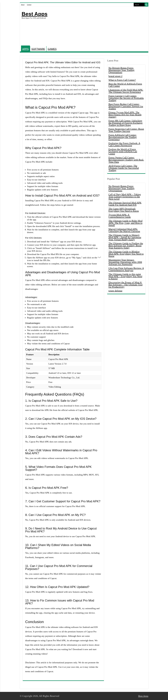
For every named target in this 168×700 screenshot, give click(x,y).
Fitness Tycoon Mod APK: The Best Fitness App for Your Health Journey (124, 114)
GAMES (52, 49)
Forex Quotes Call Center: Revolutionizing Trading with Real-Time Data (126, 159)
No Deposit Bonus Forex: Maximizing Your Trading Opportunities (121, 70)
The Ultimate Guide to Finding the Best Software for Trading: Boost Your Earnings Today (125, 245)
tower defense (115, 290)
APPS (25, 49)
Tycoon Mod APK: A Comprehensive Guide (119, 215)
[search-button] (146, 5)
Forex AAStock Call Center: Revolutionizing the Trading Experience (122, 137)
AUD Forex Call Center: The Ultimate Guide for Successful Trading (123, 168)
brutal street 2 (115, 76)
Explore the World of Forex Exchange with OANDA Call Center (122, 151)
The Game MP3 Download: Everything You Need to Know (123, 209)
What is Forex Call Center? (122, 80)
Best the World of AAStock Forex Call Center (125, 84)
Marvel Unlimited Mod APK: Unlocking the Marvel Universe (124, 230)
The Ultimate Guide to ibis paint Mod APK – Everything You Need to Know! (125, 276)
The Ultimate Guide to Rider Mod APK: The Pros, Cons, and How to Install (125, 223)
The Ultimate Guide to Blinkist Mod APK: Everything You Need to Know (126, 253)
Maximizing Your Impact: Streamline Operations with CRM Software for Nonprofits (125, 262)
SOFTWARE (38, 49)
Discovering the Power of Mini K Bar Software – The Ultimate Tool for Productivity (125, 284)
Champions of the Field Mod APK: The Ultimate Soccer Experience (125, 90)
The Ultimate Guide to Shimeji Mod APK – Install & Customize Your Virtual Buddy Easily (124, 237)
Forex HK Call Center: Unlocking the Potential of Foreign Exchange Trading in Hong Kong (125, 122)
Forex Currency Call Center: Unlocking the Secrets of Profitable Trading (126, 98)
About (22, 4)
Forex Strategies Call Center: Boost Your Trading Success (126, 129)
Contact (29, 4)
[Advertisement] (101, 26)
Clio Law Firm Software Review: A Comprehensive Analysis (126, 269)
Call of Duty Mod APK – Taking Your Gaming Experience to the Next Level (124, 196)
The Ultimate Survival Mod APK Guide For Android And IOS (124, 203)
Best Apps (34, 14)
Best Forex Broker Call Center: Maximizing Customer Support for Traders (125, 106)
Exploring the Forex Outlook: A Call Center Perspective (124, 144)
